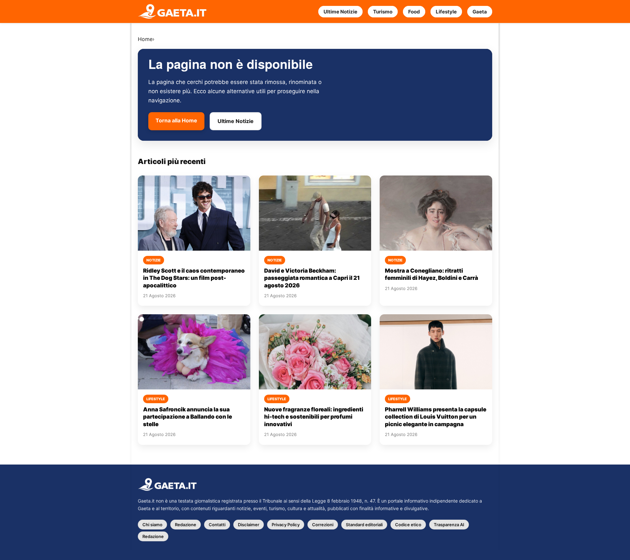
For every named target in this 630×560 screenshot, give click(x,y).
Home (145, 39)
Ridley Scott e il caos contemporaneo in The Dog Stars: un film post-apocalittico (194, 278)
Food (414, 12)
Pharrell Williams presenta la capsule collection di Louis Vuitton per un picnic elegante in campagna (435, 416)
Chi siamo (152, 524)
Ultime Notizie (340, 12)
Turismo (382, 12)
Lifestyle (446, 12)
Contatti (217, 524)
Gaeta (479, 12)
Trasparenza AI (449, 524)
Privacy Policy (286, 524)
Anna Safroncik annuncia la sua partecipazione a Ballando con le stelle (187, 416)
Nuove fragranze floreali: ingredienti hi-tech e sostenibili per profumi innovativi (313, 416)
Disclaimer (248, 524)
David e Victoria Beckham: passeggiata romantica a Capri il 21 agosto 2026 (312, 278)
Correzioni (322, 524)
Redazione (185, 524)
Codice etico (408, 524)
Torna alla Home (176, 120)
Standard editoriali (364, 524)
